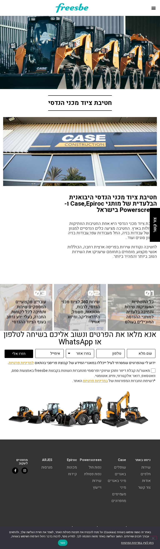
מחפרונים (118, 501)
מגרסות (46, 467)
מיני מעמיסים (119, 491)
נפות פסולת (92, 474)
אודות (146, 481)
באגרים (120, 474)
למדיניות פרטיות (21, 363)
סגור (62, 542)
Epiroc (72, 459)
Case (122, 459)
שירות (146, 467)
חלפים (146, 474)
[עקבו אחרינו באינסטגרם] (24, 470)
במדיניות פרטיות (95, 381)
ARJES (47, 459)
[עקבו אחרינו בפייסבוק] (15, 470)
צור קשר (144, 487)
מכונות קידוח (72, 471)
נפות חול (95, 467)
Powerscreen (90, 459)
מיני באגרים (117, 481)
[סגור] (153, 538)
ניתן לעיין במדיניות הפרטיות (137, 542)
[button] (153, 7)
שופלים (120, 467)
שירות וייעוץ (96, 484)
